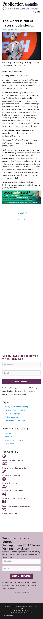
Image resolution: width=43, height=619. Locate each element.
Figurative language (12, 413)
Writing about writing (13, 417)
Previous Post (21, 213)
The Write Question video (15, 410)
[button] (33, 12)
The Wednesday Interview (15, 420)
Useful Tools (10, 443)
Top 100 (8, 433)
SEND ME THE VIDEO (21, 576)
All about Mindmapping (14, 440)
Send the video (21, 381)
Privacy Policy (8, 615)
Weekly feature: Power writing (16, 406)
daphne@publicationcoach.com (21, 612)
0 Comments (21, 30)
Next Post (21, 219)
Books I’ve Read (11, 436)
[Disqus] (21, 252)
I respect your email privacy (21, 592)
